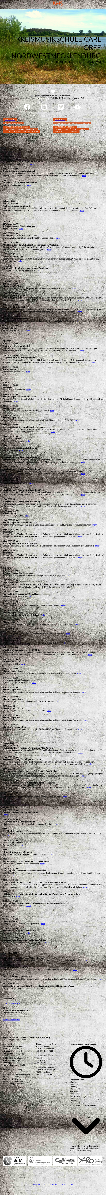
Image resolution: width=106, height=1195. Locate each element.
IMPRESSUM (65, 1185)
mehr (32, 164)
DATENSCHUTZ (50, 1185)
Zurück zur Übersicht (11, 1003)
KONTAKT (37, 1185)
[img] (53, 4)
